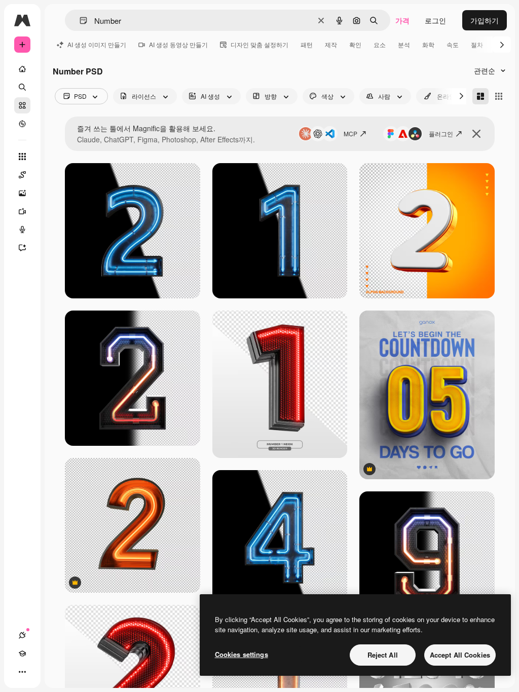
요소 (380, 44)
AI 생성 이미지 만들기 (96, 44)
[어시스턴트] (22, 248)
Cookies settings (241, 654)
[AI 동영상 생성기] (22, 211)
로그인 (435, 20)
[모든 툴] (22, 156)
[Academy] (22, 653)
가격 (402, 20)
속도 (453, 44)
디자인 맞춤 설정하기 (259, 44)
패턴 (307, 44)
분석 (404, 44)
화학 (428, 44)
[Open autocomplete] (79, 20)
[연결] (22, 635)
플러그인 (441, 133)
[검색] (22, 87)
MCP (350, 133)
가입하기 (484, 20)
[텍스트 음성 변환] (22, 229)
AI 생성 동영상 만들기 (178, 44)
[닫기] (476, 134)
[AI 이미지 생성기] (22, 193)
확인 (355, 44)
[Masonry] (480, 96)
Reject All (382, 655)
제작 (331, 44)
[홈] (22, 69)
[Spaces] (22, 175)
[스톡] (22, 105)
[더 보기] (22, 672)
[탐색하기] (22, 124)
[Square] (499, 96)
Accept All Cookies (460, 655)
